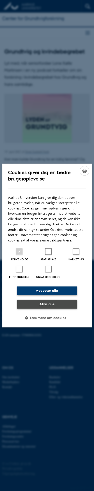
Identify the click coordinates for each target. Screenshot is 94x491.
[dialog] (47, 245)
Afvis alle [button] (46, 304)
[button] (47, 318)
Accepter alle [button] (47, 291)
